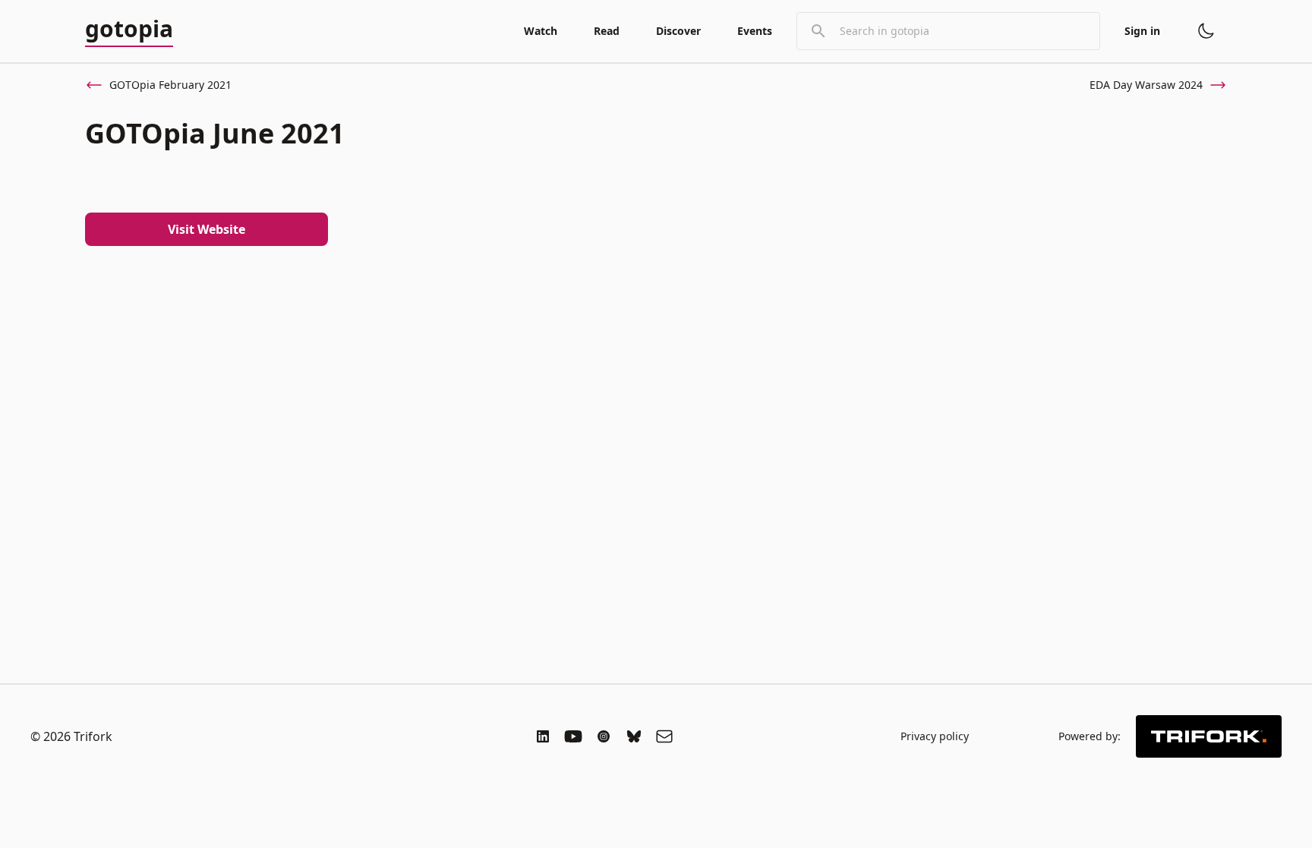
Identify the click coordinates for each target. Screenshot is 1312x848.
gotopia (129, 29)
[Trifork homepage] (1209, 736)
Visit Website (206, 229)
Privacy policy (934, 736)
